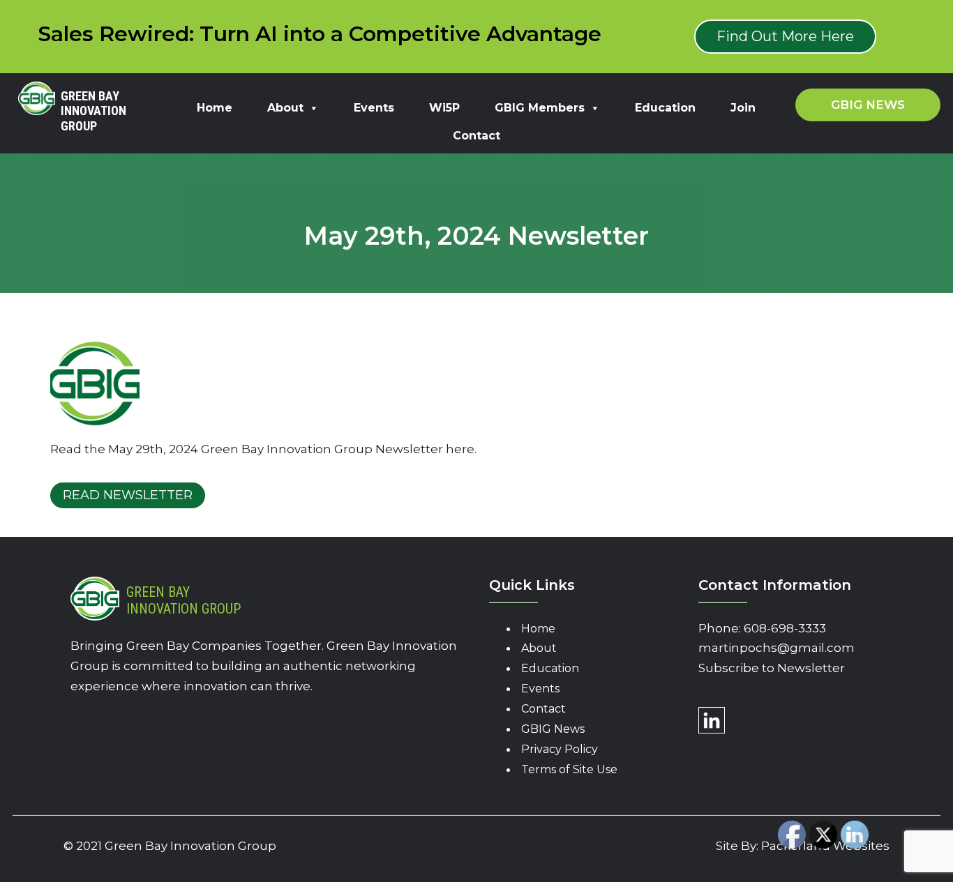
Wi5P (444, 107)
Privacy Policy (559, 749)
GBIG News (553, 729)
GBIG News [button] (868, 105)
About (285, 107)
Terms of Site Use (569, 769)
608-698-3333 (785, 628)
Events (374, 107)
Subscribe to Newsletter (771, 668)
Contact (476, 135)
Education (665, 107)
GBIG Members (540, 107)
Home (214, 107)
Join (743, 107)
